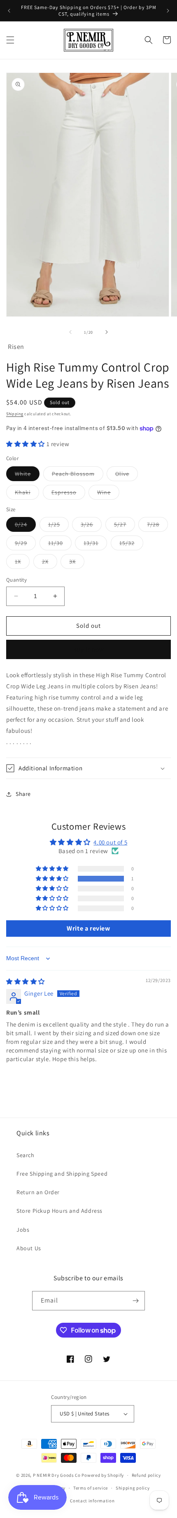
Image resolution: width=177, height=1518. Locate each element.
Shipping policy (133, 1488)
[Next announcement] (168, 11)
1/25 (58, 526)
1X (22, 563)
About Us (28, 1248)
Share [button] (23, 794)
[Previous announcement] (9, 11)
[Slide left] (70, 332)
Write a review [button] (88, 928)
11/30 (60, 544)
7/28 (157, 526)
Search (25, 1155)
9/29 (25, 544)
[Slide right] (107, 332)
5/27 (124, 526)
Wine (108, 494)
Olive (126, 475)
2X (49, 563)
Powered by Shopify (103, 1475)
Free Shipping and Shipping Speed (61, 1173)
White (27, 475)
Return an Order (38, 1192)
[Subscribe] (135, 1300)
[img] (25, 981)
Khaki (27, 494)
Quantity (16, 579)
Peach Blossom (77, 475)
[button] (10, 40)
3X (76, 563)
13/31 (95, 544)
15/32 (131, 544)
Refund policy (146, 1475)
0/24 (25, 526)
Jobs (22, 1229)
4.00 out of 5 (110, 842)
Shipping (14, 413)
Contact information (92, 1501)
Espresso (68, 494)
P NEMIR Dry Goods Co (57, 1475)
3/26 (91, 526)
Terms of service (90, 1488)
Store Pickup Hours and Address (59, 1210)
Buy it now (88, 649)
